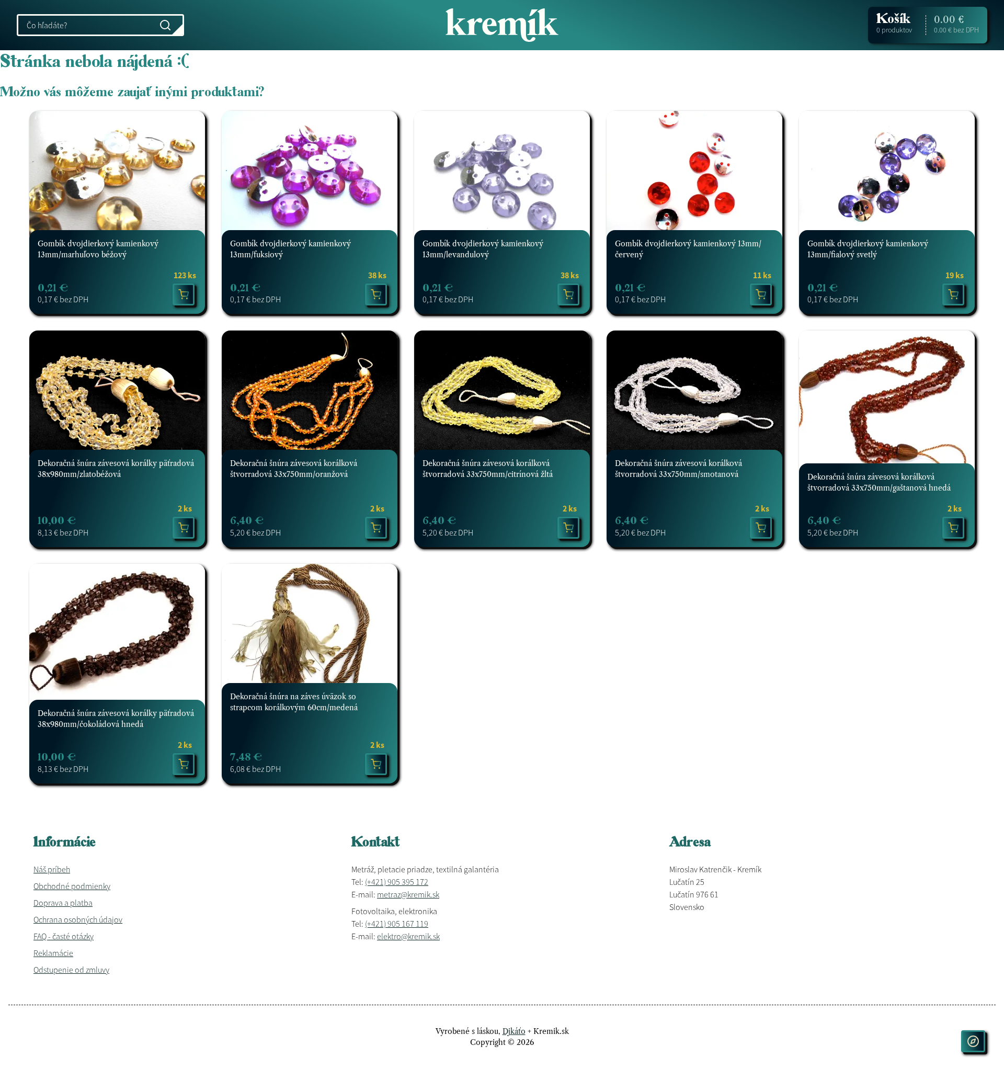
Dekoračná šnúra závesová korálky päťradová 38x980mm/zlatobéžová (116, 469)
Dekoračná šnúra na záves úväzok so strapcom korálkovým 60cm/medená (294, 702)
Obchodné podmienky (71, 886)
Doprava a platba (63, 902)
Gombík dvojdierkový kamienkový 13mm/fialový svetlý (867, 249)
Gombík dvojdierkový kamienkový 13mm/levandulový (483, 249)
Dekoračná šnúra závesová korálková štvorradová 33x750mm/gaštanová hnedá (879, 482)
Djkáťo (514, 1031)
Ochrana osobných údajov (77, 919)
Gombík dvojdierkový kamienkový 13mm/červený (688, 249)
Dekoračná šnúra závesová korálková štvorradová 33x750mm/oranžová (293, 469)
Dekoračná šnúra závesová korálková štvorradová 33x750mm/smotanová (678, 469)
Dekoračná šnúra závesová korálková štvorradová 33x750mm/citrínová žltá (488, 469)
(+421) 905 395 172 (396, 882)
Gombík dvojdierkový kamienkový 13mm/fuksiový (290, 249)
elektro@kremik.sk (408, 936)
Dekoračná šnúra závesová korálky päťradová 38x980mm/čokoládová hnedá (116, 719)
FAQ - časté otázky (63, 936)
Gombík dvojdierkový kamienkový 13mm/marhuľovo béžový (98, 249)
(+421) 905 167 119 (396, 923)
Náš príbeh (51, 869)
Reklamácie (53, 953)
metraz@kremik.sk (408, 894)
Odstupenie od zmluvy (71, 969)
